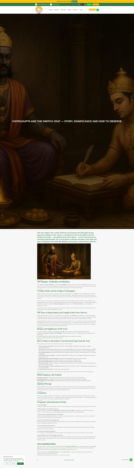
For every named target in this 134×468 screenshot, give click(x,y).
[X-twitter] (83, 4)
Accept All (20, 463)
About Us (51, 9)
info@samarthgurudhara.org (43, 4)
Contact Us (96, 4)
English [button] (89, 4)
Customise (6, 463)
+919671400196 (56, 4)
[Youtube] (85, 4)
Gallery (81, 9)
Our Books (92, 9)
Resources (75, 9)
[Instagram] (81, 4)
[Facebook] (79, 4)
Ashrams (69, 9)
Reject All (13, 463)
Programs (56, 9)
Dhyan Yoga (63, 9)
